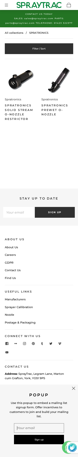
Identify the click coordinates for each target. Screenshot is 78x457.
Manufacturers (15, 299)
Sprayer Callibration (19, 307)
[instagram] (24, 343)
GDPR (9, 262)
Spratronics (13, 99)
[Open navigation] (9, 5)
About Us (11, 247)
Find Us (10, 278)
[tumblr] (42, 343)
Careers (10, 255)
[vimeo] (59, 343)
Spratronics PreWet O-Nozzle (54, 110)
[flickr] (15, 343)
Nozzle (9, 315)
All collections (14, 32)
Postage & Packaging (20, 322)
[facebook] (6, 343)
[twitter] (50, 343)
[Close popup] (73, 389)
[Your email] (19, 212)
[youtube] (6, 352)
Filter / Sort (39, 48)
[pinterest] (33, 343)
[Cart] (68, 5)
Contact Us (13, 270)
